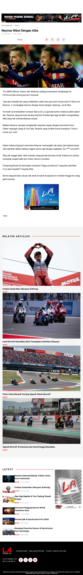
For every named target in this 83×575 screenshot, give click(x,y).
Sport (17, 25)
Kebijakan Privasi (36, 551)
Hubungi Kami (21, 551)
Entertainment (7, 25)
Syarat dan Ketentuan (56, 551)
